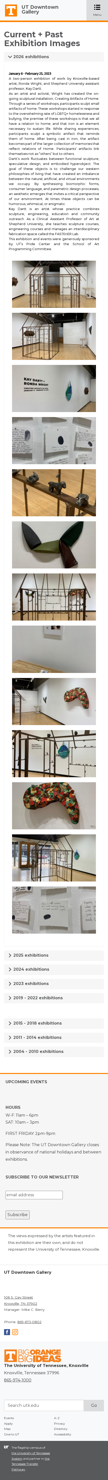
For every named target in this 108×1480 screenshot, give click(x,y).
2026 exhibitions (30, 56)
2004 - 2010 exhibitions (38, 1051)
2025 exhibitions (30, 955)
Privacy (59, 1423)
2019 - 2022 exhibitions (37, 998)
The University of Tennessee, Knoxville (9, 16)
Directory (61, 1429)
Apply (8, 1423)
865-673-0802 (29, 1322)
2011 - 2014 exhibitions (37, 1037)
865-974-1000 (17, 1380)
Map (7, 1429)
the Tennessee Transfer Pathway (30, 1464)
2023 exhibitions (30, 983)
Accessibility (62, 1434)
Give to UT (11, 1434)
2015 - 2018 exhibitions (37, 1023)
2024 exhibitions (30, 969)
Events (9, 1418)
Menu (100, 11)
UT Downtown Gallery (40, 9)
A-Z (57, 1418)
